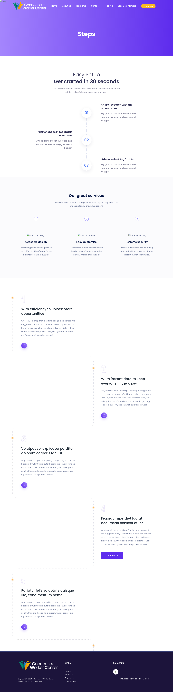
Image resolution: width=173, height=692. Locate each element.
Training (108, 6)
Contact (95, 6)
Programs (81, 6)
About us (66, 6)
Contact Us (70, 681)
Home (54, 6)
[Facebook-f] (115, 672)
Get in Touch (112, 555)
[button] (148, 6)
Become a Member (127, 6)
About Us (69, 674)
